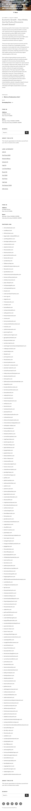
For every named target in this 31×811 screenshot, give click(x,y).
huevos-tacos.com (8, 466)
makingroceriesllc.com (9, 348)
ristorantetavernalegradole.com (12, 422)
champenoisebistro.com (10, 593)
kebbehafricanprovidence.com (11, 266)
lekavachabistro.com (9, 455)
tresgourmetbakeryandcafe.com (12, 543)
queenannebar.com (9, 626)
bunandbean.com (8, 307)
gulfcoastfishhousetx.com (10, 612)
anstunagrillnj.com (8, 749)
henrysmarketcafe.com (10, 321)
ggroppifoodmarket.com (10, 337)
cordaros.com (7, 304)
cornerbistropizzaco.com (10, 436)
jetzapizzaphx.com (8, 741)
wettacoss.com (8, 403)
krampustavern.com (9, 675)
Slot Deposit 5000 (7, 185)
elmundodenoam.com (9, 227)
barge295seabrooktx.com (10, 620)
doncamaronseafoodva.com (11, 656)
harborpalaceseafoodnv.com (11, 414)
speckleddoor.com (8, 271)
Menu (16, 12)
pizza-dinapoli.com (8, 282)
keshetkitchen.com (9, 757)
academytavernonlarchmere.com (12, 637)
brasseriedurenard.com (10, 315)
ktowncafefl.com (8, 499)
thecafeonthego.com (9, 444)
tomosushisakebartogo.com (11, 752)
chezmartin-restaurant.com (11, 365)
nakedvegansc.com (9, 771)
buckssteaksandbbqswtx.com (11, 598)
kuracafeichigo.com (9, 727)
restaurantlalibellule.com (10, 694)
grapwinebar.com (8, 453)
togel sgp (4, 182)
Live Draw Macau (6, 168)
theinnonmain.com (8, 252)
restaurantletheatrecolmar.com (12, 324)
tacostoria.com (7, 406)
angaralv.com (7, 299)
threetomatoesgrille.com (10, 573)
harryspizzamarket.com (10, 747)
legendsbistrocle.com (9, 494)
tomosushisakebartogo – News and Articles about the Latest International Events (15, 5)
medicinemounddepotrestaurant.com (13, 700)
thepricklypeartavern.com (10, 601)
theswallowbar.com (9, 549)
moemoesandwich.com (10, 681)
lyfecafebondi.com (8, 392)
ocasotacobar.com (8, 398)
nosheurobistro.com (9, 244)
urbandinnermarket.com (10, 469)
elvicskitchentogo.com (9, 475)
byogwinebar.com (8, 450)
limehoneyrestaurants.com (11, 711)
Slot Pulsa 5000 (6, 155)
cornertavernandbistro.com (11, 659)
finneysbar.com (8, 516)
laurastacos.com (8, 562)
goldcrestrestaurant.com (10, 714)
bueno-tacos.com (8, 631)
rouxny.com (7, 318)
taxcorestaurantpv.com (10, 667)
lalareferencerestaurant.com (11, 703)
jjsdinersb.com (7, 686)
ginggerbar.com (8, 546)
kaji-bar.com (7, 587)
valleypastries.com (8, 313)
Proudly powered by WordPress (9, 807)
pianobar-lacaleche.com (10, 367)
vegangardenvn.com (9, 766)
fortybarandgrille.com (9, 285)
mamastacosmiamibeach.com (11, 521)
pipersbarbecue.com (9, 447)
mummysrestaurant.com (10, 604)
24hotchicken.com (8, 233)
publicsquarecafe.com (9, 565)
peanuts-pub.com (8, 488)
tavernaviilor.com (8, 560)
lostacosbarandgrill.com (10, 464)
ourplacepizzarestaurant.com (11, 738)
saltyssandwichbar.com (10, 483)
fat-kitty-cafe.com (8, 730)
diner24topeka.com (9, 552)
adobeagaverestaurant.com (11, 689)
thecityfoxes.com (8, 359)
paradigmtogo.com (8, 472)
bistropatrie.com (8, 379)
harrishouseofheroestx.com (11, 389)
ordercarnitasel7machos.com (11, 293)
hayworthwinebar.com (9, 648)
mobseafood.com (8, 417)
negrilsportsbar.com (9, 439)
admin (16, 17)
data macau (5, 188)
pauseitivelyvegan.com (10, 768)
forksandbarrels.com (9, 431)
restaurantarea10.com (9, 310)
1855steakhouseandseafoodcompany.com (15, 579)
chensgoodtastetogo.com (10, 634)
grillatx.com (7, 477)
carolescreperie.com (9, 343)
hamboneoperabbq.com (10, 760)
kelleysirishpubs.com (9, 672)
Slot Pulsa (4, 178)
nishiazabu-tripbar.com (10, 425)
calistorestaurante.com (10, 329)
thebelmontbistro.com (9, 433)
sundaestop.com (8, 260)
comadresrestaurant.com (10, 705)
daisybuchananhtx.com (10, 376)
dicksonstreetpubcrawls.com (11, 420)
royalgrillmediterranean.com (11, 642)
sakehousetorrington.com (10, 335)
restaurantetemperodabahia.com (12, 535)
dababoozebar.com (8, 678)
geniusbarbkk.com (8, 615)
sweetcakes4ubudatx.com (10, 497)
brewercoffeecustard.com (10, 277)
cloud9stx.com (7, 527)
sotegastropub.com (9, 541)
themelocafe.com (8, 733)
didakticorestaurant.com (10, 716)
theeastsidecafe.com (9, 606)
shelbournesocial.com (9, 280)
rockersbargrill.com (9, 510)
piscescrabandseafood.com (11, 670)
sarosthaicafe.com (8, 645)
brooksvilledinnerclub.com (10, 387)
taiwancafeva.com (8, 258)
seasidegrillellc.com (9, 639)
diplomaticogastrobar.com (10, 755)
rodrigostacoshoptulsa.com (11, 584)
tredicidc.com (7, 326)
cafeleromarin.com (8, 508)
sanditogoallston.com (9, 238)
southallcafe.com (8, 582)
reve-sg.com (7, 296)
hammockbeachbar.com (10, 491)
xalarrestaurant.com (9, 697)
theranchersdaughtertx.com (11, 653)
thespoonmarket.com (9, 340)
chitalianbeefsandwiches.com (11, 557)
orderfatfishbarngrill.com (10, 617)
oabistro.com (7, 486)
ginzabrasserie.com (9, 519)
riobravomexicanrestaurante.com (12, 274)
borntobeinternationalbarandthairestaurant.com (16, 725)
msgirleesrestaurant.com (10, 502)
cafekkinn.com (7, 735)
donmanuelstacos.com (9, 571)
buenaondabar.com (9, 428)
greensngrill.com (8, 332)
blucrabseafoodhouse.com (10, 505)
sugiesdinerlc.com (8, 524)
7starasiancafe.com (9, 302)
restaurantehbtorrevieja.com (11, 722)
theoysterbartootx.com (10, 590)
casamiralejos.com (8, 351)
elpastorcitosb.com (9, 247)
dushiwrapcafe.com (9, 442)
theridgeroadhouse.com (10, 241)
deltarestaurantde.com (10, 708)
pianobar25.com (8, 411)
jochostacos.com (8, 661)
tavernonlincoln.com (9, 683)
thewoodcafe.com (8, 249)
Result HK (4, 172)
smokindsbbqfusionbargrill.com (12, 623)
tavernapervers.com (9, 538)
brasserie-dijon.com (9, 628)
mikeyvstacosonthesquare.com (12, 373)
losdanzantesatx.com (9, 409)
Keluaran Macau (6, 158)
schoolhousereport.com (10, 370)
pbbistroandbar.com (9, 480)
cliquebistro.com (8, 384)
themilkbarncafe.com (9, 513)
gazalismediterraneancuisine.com (12, 774)
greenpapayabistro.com (10, 554)
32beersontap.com (9, 263)
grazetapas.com (8, 532)
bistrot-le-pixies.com (9, 529)
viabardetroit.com (8, 395)
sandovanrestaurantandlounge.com (13, 719)
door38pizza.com (8, 744)
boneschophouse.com (9, 362)
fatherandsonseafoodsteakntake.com (13, 381)
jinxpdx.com (7, 291)
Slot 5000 (4, 175)
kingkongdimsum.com (9, 576)
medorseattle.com (8, 461)
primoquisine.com (8, 356)
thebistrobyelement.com (10, 400)
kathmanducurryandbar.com (11, 568)
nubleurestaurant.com (9, 692)
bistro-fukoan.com (8, 458)
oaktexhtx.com (7, 609)
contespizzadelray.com (9, 288)
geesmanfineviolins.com (10, 255)
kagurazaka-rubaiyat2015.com (11, 236)
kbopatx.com (7, 354)
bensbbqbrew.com (8, 763)
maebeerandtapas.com (10, 595)
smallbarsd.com (8, 230)
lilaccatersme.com (8, 269)
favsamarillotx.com (9, 664)
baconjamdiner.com (9, 650)
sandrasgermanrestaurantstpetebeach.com (15, 346)
